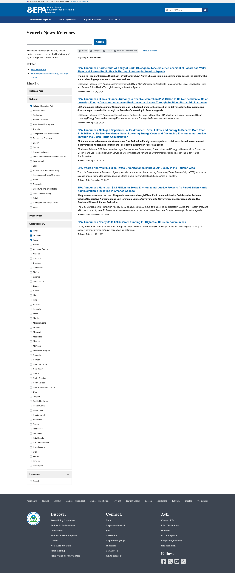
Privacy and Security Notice (65, 555)
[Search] (205, 10)
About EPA (114, 20)
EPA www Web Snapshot (64, 535)
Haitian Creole (133, 500)
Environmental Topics (39, 20)
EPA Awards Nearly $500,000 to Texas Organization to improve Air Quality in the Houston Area (136, 168)
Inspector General (115, 525)
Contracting (57, 530)
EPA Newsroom (38, 69)
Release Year (36, 91)
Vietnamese (202, 500)
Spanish (45, 500)
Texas (109, 51)
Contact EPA (168, 520)
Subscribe (111, 545)
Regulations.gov (114, 540)
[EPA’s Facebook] (163, 561)
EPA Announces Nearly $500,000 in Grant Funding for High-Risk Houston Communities (132, 222)
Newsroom (111, 535)
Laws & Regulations (66, 20)
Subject (33, 99)
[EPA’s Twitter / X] (170, 561)
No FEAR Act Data (61, 545)
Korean (148, 500)
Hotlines (165, 530)
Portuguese (162, 500)
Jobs (108, 530)
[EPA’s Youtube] (177, 561)
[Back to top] (227, 565)
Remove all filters (149, 51)
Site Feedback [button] (168, 545)
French (118, 500)
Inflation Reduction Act (127, 51)
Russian (176, 500)
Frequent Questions (171, 540)
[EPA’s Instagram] (183, 561)
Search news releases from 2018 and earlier (49, 75)
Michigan (96, 51)
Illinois (84, 51)
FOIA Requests (169, 535)
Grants (54, 540)
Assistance (32, 500)
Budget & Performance (63, 525)
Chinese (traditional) (99, 500)
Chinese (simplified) (75, 500)
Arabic (57, 500)
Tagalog (188, 500)
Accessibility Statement (63, 520)
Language (34, 474)
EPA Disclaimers (170, 525)
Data (108, 520)
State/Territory (37, 224)
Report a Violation (92, 20)
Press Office (35, 215)
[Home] (50, 10)
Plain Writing (58, 550)
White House (112, 555)
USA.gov (110, 550)
